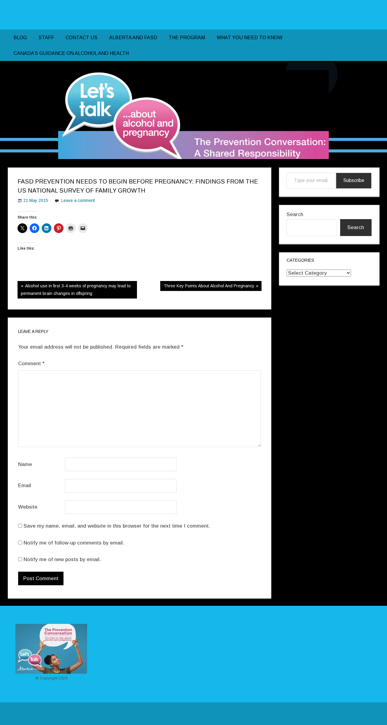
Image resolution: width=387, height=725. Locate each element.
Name (25, 464)
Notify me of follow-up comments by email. (74, 543)
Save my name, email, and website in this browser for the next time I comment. (117, 526)
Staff (46, 37)
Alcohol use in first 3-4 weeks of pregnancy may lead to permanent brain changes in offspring (76, 289)
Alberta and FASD (133, 37)
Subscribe (353, 180)
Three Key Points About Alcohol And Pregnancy (208, 287)
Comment (31, 363)
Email (24, 485)
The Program (187, 37)
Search (295, 214)
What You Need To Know (249, 37)
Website (27, 507)
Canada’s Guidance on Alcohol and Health (71, 53)
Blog (20, 37)
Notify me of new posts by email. (62, 559)
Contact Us (81, 37)
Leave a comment (78, 200)
